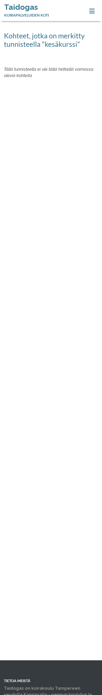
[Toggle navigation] (92, 11)
